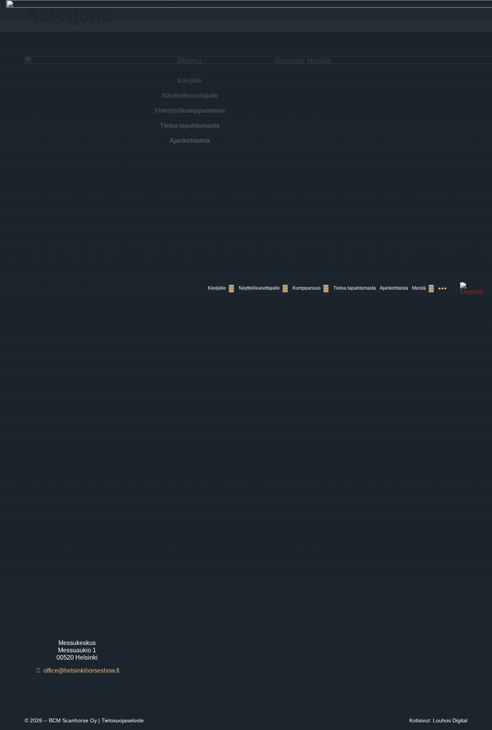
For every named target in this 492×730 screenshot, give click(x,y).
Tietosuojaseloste (122, 720)
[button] (221, 288)
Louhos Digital (450, 720)
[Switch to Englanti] (472, 288)
